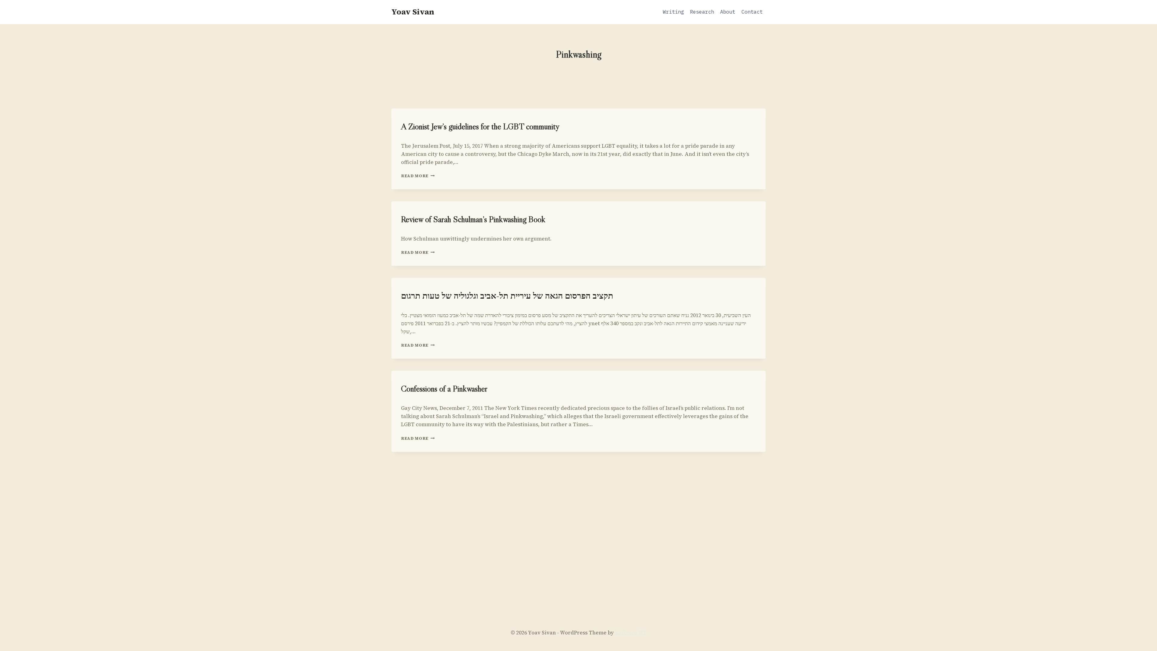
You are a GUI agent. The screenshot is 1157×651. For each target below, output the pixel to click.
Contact (752, 11)
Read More (418, 176)
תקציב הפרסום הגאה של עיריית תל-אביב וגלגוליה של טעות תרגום (507, 296)
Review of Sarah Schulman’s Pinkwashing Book (473, 219)
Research (702, 11)
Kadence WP (631, 632)
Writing (673, 11)
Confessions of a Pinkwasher (444, 388)
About (727, 11)
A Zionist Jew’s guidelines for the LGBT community (480, 126)
